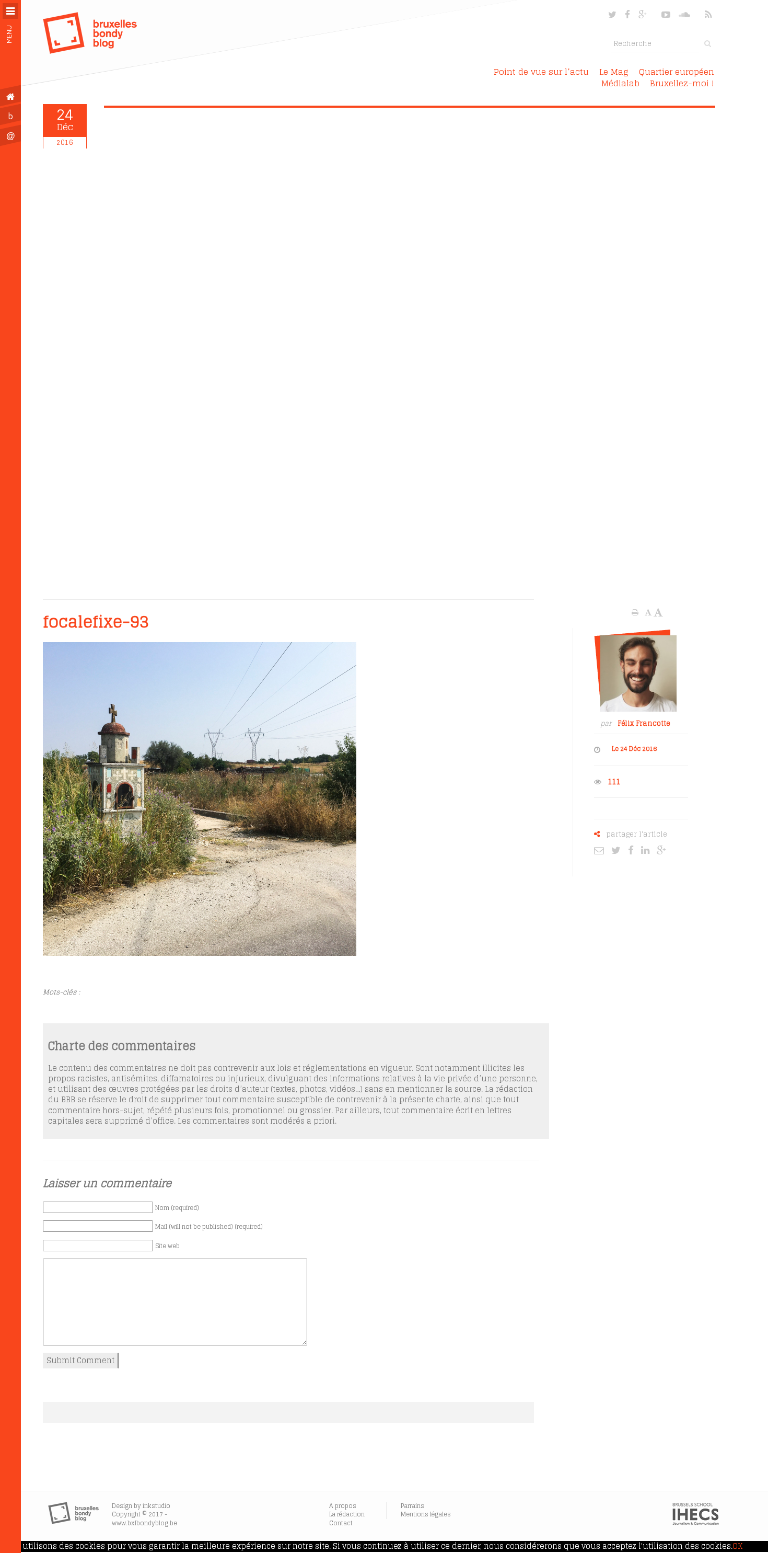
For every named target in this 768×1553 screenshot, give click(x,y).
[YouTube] (665, 14)
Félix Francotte (644, 723)
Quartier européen (676, 71)
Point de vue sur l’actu (541, 71)
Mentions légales (426, 1514)
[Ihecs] (695, 1522)
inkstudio (156, 1505)
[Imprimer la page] (636, 612)
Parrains (412, 1505)
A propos (342, 1505)
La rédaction (347, 1514)
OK (737, 1546)
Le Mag (614, 71)
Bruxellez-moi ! (682, 83)
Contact (341, 1522)
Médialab (620, 83)
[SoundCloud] (685, 14)
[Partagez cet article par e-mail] (601, 850)
